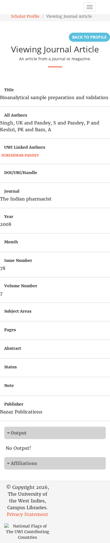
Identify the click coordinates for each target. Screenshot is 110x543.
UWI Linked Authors (24, 147)
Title (9, 89)
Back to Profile (89, 37)
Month (11, 241)
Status (10, 367)
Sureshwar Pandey (20, 155)
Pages (10, 329)
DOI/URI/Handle (20, 172)
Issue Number (18, 260)
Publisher (13, 404)
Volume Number (20, 285)
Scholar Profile (25, 16)
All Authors (15, 115)
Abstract (12, 348)
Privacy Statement (27, 514)
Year (8, 216)
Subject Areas (17, 311)
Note (9, 385)
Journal (11, 191)
